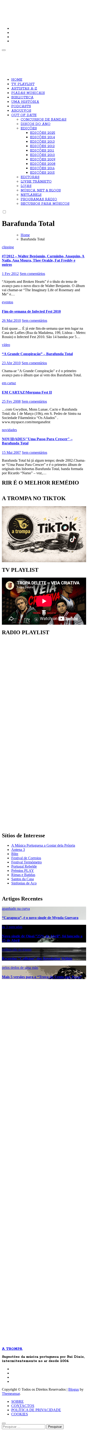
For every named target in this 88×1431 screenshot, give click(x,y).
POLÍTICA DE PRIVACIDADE (36, 1410)
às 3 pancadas (12, 927)
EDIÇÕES (29, 128)
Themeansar (11, 1394)
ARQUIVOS (21, 111)
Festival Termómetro (26, 862)
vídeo (6, 345)
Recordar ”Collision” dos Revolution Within (37, 958)
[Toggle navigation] (4, 50)
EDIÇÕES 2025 (42, 133)
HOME (16, 80)
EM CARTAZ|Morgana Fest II (27, 392)
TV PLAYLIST (22, 84)
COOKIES (19, 1414)
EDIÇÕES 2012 (42, 146)
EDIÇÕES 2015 (42, 173)
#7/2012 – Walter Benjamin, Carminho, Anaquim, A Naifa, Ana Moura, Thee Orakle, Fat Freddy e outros (43, 260)
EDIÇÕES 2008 (42, 164)
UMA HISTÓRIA (25, 102)
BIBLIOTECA (22, 97)
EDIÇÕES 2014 (42, 137)
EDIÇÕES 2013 (42, 142)
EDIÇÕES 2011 (42, 151)
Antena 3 (18, 850)
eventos (7, 302)
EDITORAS (30, 177)
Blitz (14, 854)
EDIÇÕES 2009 (42, 159)
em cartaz (9, 383)
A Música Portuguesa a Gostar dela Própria (43, 845)
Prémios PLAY (22, 871)
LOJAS (26, 186)
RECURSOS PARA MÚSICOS (45, 204)
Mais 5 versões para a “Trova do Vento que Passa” (42, 977)
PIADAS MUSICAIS (28, 93)
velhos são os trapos (16, 949)
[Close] (4, 1423)
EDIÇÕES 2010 (42, 155)
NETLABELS (31, 195)
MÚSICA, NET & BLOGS (41, 190)
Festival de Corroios (26, 858)
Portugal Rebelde (24, 866)
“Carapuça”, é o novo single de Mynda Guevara (40, 918)
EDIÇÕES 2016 (42, 168)
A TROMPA (18, 7)
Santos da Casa (22, 879)
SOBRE (17, 1401)
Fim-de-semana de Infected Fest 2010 (31, 311)
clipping (8, 247)
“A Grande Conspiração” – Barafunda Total (37, 354)
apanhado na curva (16, 909)
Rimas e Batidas (23, 875)
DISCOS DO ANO (35, 124)
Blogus (73, 1389)
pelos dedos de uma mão (20, 968)
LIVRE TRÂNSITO (36, 182)
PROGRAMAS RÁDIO (39, 199)
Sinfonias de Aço (24, 883)
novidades (9, 430)
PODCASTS (21, 106)
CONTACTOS (22, 1406)
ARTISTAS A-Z (24, 89)
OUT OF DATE (24, 115)
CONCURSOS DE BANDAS (43, 120)
